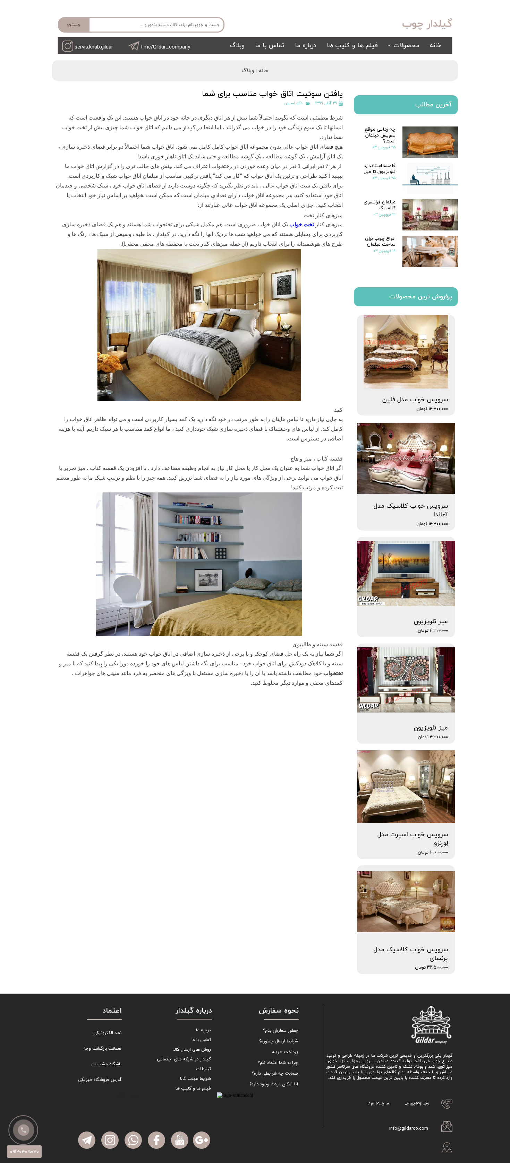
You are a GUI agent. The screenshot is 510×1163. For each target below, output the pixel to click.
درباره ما (305, 45)
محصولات (406, 45)
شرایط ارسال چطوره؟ (278, 1041)
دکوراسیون (293, 103)
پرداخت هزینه (285, 1052)
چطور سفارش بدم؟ (280, 1030)
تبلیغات (203, 1069)
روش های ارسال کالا (192, 1050)
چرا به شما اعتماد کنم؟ (278, 1062)
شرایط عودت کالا (195, 1079)
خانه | (261, 71)
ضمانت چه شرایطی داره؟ (275, 1073)
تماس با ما (269, 45)
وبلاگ (237, 45)
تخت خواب (301, 224)
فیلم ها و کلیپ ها (352, 45)
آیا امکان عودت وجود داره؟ (273, 1084)
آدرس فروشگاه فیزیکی (99, 1080)
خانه (435, 45)
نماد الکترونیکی (107, 1033)
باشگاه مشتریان (106, 1064)
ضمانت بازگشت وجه (102, 1049)
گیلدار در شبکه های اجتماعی (184, 1059)
